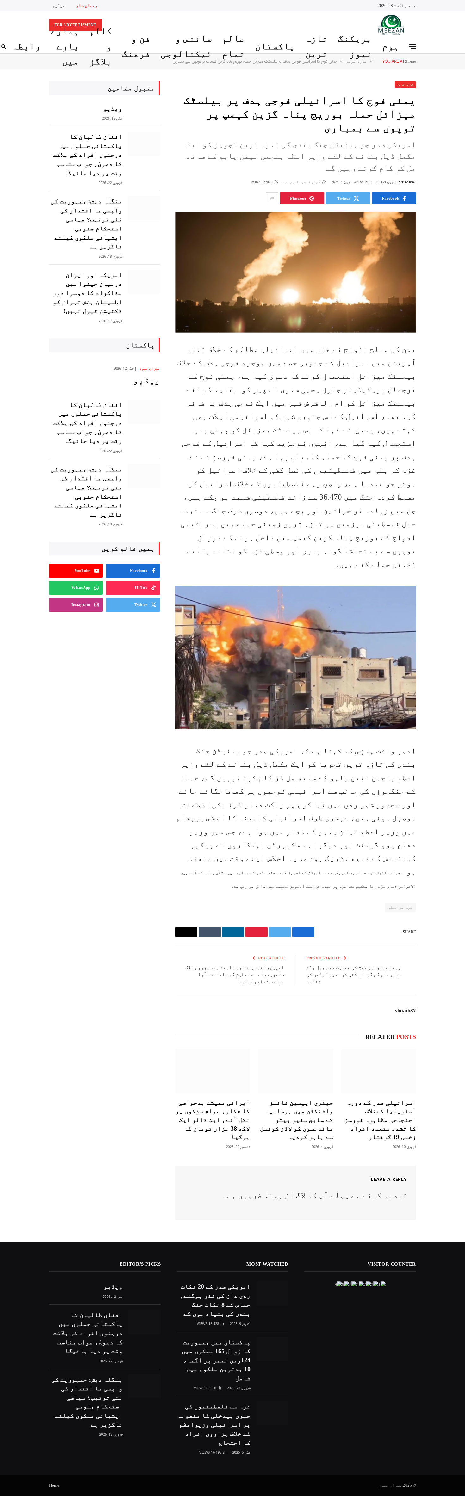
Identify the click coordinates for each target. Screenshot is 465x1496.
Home (54, 1485)
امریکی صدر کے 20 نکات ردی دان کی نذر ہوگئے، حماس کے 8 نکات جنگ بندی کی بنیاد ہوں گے (215, 1300)
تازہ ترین (316, 46)
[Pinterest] (438, 412)
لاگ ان (295, 1195)
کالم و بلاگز (100, 46)
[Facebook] (438, 363)
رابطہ (26, 46)
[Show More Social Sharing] (272, 198)
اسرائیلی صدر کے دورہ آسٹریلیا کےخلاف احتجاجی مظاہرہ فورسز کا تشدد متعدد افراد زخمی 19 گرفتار (380, 1119)
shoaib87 (407, 182)
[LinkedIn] (438, 395)
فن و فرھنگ (136, 46)
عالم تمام (233, 46)
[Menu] (412, 46)
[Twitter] (438, 379)
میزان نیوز (149, 368)
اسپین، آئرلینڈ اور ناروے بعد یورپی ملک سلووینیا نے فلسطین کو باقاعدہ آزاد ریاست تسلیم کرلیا (234, 974)
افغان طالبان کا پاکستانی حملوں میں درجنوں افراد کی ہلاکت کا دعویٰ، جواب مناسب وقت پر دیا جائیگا (87, 154)
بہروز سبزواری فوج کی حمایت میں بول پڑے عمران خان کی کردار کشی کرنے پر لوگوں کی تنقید (356, 974)
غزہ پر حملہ (400, 907)
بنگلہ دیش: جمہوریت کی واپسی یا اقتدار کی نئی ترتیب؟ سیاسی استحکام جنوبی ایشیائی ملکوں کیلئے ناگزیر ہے (86, 224)
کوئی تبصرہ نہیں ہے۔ (301, 182)
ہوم (390, 46)
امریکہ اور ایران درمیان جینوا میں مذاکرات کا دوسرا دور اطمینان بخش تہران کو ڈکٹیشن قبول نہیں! (87, 292)
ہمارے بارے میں (65, 46)
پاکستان (275, 46)
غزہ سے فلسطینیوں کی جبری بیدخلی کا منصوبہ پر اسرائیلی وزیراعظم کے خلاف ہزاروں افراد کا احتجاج (213, 1424)
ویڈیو (58, 5)
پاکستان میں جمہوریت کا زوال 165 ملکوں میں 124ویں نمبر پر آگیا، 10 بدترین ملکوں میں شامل (216, 1360)
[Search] (4, 46)
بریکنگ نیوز (355, 46)
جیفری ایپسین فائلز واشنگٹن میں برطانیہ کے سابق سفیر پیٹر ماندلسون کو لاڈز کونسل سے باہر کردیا (296, 1119)
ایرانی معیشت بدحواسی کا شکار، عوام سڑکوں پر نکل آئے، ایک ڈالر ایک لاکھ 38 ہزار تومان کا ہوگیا (212, 1119)
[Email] (438, 428)
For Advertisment (75, 25)
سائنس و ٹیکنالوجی (186, 46)
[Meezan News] (390, 25)
